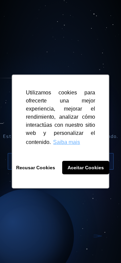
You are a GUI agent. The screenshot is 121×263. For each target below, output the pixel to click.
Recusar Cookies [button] (35, 167)
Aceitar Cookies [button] (86, 167)
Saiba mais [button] (66, 142)
